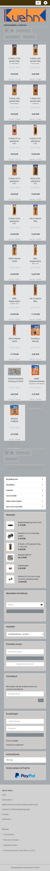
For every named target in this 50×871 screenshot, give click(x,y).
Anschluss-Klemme (35, 340)
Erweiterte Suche (25, 664)
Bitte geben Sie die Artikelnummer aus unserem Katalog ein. (21, 687)
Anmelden (25, 611)
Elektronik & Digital (13, 501)
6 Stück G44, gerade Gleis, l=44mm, (35, 100)
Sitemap (9, 760)
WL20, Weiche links (35, 219)
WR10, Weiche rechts (14, 340)
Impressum (6, 819)
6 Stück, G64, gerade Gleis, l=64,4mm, (35, 60)
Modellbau (10, 485)
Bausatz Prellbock (14, 420)
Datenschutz (7, 800)
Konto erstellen (12, 741)
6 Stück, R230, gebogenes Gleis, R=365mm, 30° (14, 220)
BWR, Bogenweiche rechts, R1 (14, 300)
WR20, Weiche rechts (14, 259)
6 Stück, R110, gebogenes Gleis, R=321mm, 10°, (14, 140)
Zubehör (9, 490)
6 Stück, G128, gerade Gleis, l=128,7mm (14, 60)
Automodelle (11, 496)
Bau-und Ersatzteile (14, 507)
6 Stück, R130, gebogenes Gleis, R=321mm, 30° (35, 140)
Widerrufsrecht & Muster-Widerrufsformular (20, 804)
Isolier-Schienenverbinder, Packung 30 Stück (37, 381)
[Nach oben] (7, 867)
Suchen (25, 658)
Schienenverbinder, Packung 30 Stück (15, 380)
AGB (4, 795)
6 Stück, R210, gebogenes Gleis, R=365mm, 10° (14, 180)
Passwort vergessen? (15, 745)
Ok (38, 3)
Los (40, 700)
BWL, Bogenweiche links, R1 (35, 260)
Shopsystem (16, 867)
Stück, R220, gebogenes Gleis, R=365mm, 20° (35, 180)
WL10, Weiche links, (35, 299)
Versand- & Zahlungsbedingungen (16, 809)
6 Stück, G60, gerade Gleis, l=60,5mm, (14, 100)
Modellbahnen (12, 479)
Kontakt (5, 814)
